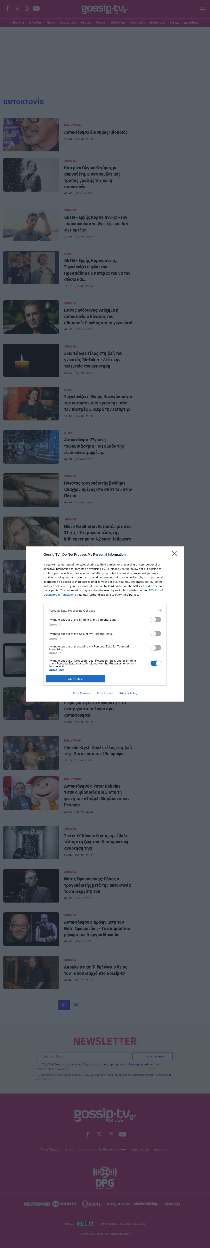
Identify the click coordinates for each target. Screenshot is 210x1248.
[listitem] (105, 610)
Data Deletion (82, 693)
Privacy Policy (128, 693)
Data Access (105, 693)
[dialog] (105, 624)
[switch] (156, 619)
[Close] (176, 555)
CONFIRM (75, 678)
